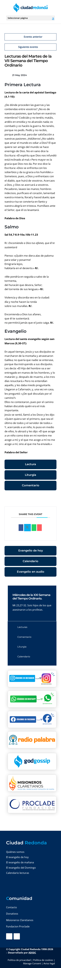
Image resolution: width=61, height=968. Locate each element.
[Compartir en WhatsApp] (34, 527)
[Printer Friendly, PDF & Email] (46, 499)
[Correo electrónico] (39, 527)
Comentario (30, 485)
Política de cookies (43, 960)
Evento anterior (33, 36)
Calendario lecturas (17, 873)
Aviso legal (49, 963)
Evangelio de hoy (30, 550)
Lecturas (22, 627)
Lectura (30, 464)
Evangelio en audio (30, 571)
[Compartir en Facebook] (21, 527)
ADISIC (32, 952)
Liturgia (30, 475)
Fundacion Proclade (18, 926)
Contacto (11, 907)
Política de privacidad (19, 960)
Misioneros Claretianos (19, 920)
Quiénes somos (15, 852)
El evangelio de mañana (20, 862)
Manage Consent (32, 963)
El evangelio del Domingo (21, 867)
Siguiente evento (28, 47)
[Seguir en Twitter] (17, 936)
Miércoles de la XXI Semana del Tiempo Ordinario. (31, 596)
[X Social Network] (27, 527)
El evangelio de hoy (17, 857)
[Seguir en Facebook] (9, 936)
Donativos (12, 913)
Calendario (30, 561)
